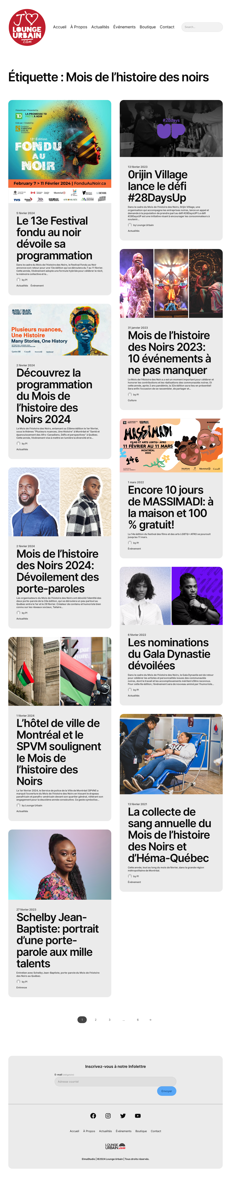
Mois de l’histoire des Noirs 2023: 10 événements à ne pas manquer (169, 353)
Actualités (22, 285)
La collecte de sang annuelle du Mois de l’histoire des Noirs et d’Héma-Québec (169, 835)
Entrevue (21, 987)
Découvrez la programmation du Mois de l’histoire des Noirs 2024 (54, 396)
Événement (37, 285)
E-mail (64, 1074)
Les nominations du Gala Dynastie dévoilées (169, 654)
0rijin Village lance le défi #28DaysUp (158, 186)
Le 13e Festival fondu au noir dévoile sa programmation (54, 238)
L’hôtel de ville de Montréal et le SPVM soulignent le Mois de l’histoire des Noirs (58, 752)
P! (26, 279)
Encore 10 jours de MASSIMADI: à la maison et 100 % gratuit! (170, 507)
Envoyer (166, 1091)
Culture (132, 400)
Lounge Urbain (33, 805)
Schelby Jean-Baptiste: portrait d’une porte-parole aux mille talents (57, 940)
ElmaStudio (88, 1159)
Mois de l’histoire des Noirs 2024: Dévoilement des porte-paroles (57, 571)
